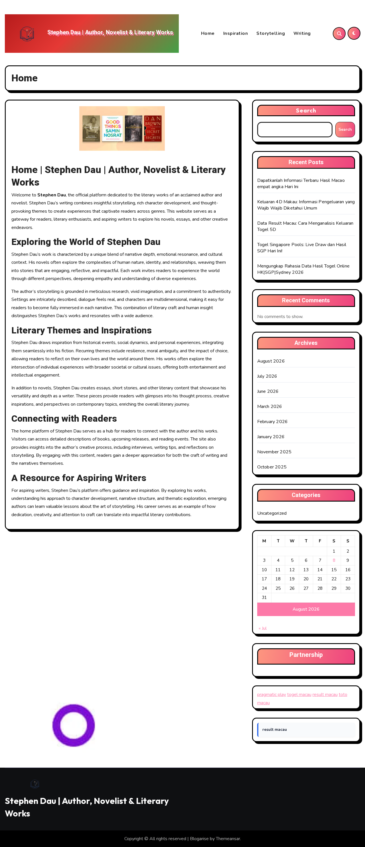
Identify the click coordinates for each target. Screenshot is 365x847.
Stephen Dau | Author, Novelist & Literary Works (110, 32)
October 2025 (272, 467)
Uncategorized (272, 513)
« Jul (263, 628)
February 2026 (272, 422)
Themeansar (228, 839)
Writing (302, 33)
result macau (325, 694)
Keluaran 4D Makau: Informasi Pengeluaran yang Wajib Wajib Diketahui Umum (306, 205)
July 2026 (267, 376)
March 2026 (269, 406)
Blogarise (199, 839)
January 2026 (271, 437)
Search (306, 110)
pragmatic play (271, 694)
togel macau (299, 694)
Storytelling (270, 33)
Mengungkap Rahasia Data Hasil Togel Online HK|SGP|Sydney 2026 (303, 269)
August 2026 (271, 361)
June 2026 (268, 391)
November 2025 (274, 452)
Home (208, 33)
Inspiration (235, 33)
